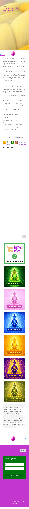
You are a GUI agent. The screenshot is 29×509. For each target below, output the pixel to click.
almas (8, 405)
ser (10, 424)
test (8, 426)
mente (4, 418)
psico (21, 420)
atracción (16, 405)
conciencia (22, 407)
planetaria (10, 420)
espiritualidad (6, 413)
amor (12, 405)
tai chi (23, 424)
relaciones (19, 422)
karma (15, 416)
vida (11, 426)
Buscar (23, 236)
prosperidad (16, 420)
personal (5, 420)
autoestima (22, 405)
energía (16, 411)
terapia (4, 426)
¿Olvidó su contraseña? (8, 471)
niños (13, 418)
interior (10, 416)
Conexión (6, 6)
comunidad (16, 407)
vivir (15, 426)
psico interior (5, 422)
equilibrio (21, 411)
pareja (16, 418)
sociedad (14, 424)
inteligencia (5, 416)
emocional (5, 411)
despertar (16, 409)
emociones (11, 411)
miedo (9, 418)
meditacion (20, 416)
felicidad (17, 413)
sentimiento (5, 424)
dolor (21, 409)
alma (4, 405)
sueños (19, 424)
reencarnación (13, 422)
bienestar (5, 407)
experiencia (12, 413)
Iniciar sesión (14, 475)
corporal (5, 409)
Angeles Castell (12, 501)
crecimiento (10, 409)
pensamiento (21, 418)
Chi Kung (10, 407)
